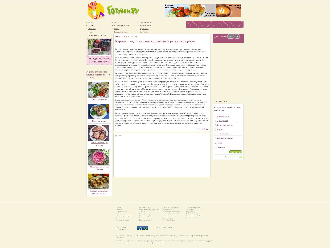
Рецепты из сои (168, 210)
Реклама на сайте (192, 214)
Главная (117, 36)
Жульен (220, 129)
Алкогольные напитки (170, 208)
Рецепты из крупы (145, 214)
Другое (219, 142)
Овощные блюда (145, 208)
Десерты (142, 212)
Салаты (118, 208)
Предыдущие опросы (231, 157)
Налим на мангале (99, 121)
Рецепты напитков (145, 220)
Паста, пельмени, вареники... (149, 210)
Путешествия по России (194, 218)
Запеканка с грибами (225, 125)
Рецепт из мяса (121, 212)
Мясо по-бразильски (99, 99)
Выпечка (135, 36)
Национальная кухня (169, 216)
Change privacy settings (163, 227)
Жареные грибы (223, 116)
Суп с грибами (222, 120)
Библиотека (126, 36)
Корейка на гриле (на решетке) (99, 143)
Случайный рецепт (169, 220)
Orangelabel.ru (121, 229)
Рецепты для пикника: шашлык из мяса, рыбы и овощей (98, 74)
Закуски (119, 218)
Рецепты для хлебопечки (171, 212)
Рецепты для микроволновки (172, 214)
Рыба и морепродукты (124, 216)
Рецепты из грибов (146, 216)
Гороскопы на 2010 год (194, 216)
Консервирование (122, 220)
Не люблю (221, 147)
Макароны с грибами (225, 138)
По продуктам (167, 218)
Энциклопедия (191, 212)
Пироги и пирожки (224, 134)
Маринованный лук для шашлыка (99, 168)
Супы (118, 214)
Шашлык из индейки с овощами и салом (99, 192)
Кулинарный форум (193, 208)
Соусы (141, 218)
